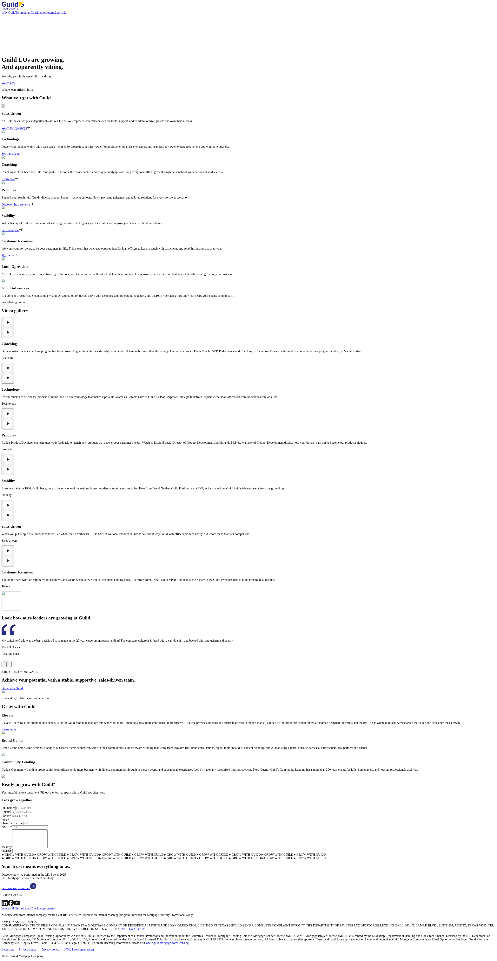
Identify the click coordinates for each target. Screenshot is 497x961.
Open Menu (248, 480)
